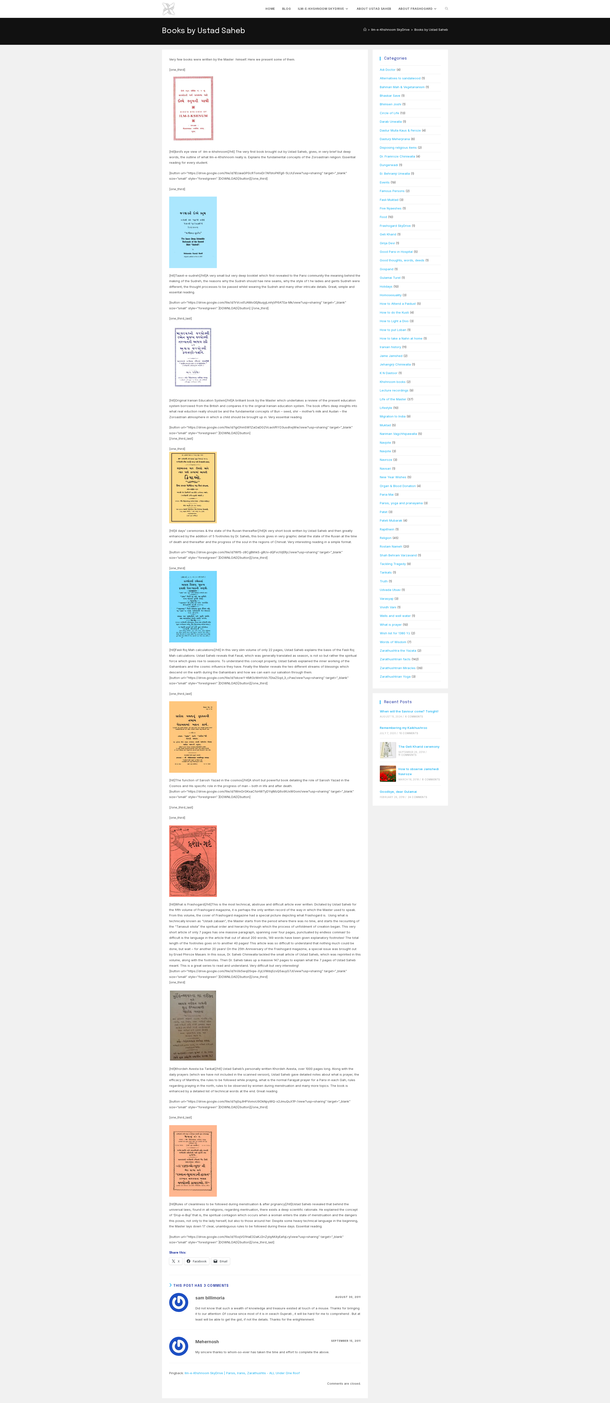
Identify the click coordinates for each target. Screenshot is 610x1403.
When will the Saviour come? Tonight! (409, 711)
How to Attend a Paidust (398, 303)
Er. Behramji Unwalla (395, 173)
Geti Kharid (388, 234)
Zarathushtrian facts (395, 659)
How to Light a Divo (394, 321)
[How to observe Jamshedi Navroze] (388, 774)
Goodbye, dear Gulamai (398, 791)
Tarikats (386, 572)
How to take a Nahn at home (401, 338)
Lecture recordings (394, 390)
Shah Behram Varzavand (398, 555)
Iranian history (390, 347)
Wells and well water (395, 616)
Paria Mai (387, 494)
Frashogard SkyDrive (395, 226)
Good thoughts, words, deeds (402, 260)
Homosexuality (391, 295)
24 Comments (417, 797)
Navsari (385, 468)
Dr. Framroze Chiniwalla (397, 156)
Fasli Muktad (389, 200)
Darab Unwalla (391, 121)
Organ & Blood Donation (398, 486)
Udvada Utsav (390, 590)
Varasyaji (386, 598)
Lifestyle (386, 408)
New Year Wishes (393, 477)
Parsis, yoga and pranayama (401, 503)
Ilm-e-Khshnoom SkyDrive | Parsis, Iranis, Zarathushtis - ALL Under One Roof (242, 1373)
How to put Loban (393, 330)
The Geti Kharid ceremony (419, 746)
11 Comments (407, 754)
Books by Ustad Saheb (431, 29)
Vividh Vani (388, 607)
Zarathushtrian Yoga (395, 676)
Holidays (386, 286)
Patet (383, 512)
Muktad (385, 425)
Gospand (386, 269)
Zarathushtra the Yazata (398, 650)
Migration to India (393, 416)
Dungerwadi (389, 165)
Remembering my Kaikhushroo (403, 728)
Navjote (385, 442)
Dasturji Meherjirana (395, 139)
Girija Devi (387, 243)
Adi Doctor (388, 69)
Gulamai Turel (390, 278)
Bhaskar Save (390, 95)
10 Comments (408, 733)
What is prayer (391, 624)
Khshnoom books (393, 382)
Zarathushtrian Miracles (398, 668)
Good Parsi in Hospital (396, 252)
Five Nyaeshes (391, 208)
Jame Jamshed (391, 356)
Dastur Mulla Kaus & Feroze (400, 130)
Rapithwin (387, 529)
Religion (385, 538)
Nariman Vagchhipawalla (398, 434)
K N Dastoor (388, 373)
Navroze (386, 460)
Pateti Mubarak (391, 520)
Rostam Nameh (391, 546)
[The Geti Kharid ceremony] (388, 750)
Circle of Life (389, 113)
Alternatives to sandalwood (400, 78)
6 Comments (414, 716)
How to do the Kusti (394, 312)
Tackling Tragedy (393, 564)
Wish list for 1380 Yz (395, 633)
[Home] (364, 29)
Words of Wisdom (393, 642)
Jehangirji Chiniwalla (395, 364)
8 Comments (431, 779)
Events (385, 182)
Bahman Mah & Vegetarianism (402, 87)
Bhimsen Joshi (390, 104)
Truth (384, 581)
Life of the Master (393, 399)
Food (383, 217)
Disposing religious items (398, 147)
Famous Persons (392, 191)
